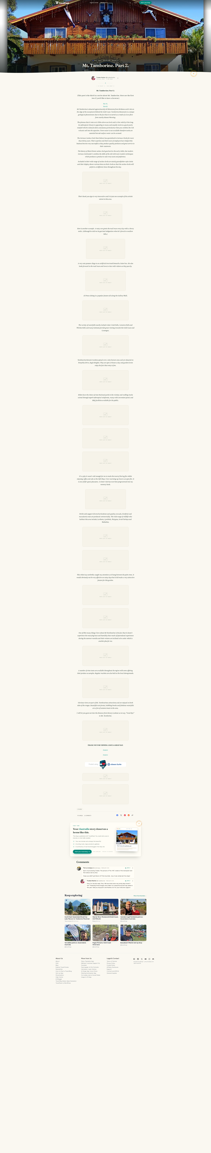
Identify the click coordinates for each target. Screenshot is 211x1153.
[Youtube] (145, 959)
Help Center (59, 977)
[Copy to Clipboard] (132, 815)
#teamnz (80, 809)
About (58, 961)
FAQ (57, 963)
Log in (135, 2)
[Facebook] (117, 815)
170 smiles (80, 815)
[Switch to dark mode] (130, 2)
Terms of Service (112, 961)
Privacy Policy (111, 963)
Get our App (59, 973)
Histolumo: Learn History (88, 969)
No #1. (105, 104)
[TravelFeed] (62, 2)
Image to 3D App (86, 977)
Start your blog (145, 2)
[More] (154, 2)
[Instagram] (149, 959)
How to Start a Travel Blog (64, 971)
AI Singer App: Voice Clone (89, 971)
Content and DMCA (113, 971)
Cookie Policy (111, 965)
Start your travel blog (81, 851)
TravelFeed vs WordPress (63, 983)
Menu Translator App (87, 961)
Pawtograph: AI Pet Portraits (90, 967)
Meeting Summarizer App (88, 973)
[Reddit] (129, 815)
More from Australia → (140, 896)
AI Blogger (59, 979)
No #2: (105, 106)
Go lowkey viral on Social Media (90, 975)
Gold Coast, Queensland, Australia (106, 60)
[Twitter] (121, 815)
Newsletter (59, 969)
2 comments (87, 815)
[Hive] (134, 959)
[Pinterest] (125, 815)
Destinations (104, 2)
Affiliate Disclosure (112, 967)
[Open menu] (117, 78)
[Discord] (153, 959)
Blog (57, 965)
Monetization (60, 975)
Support (109, 969)
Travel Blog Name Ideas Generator (66, 981)
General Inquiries (112, 973)
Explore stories (94, 2)
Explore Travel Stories (62, 967)
